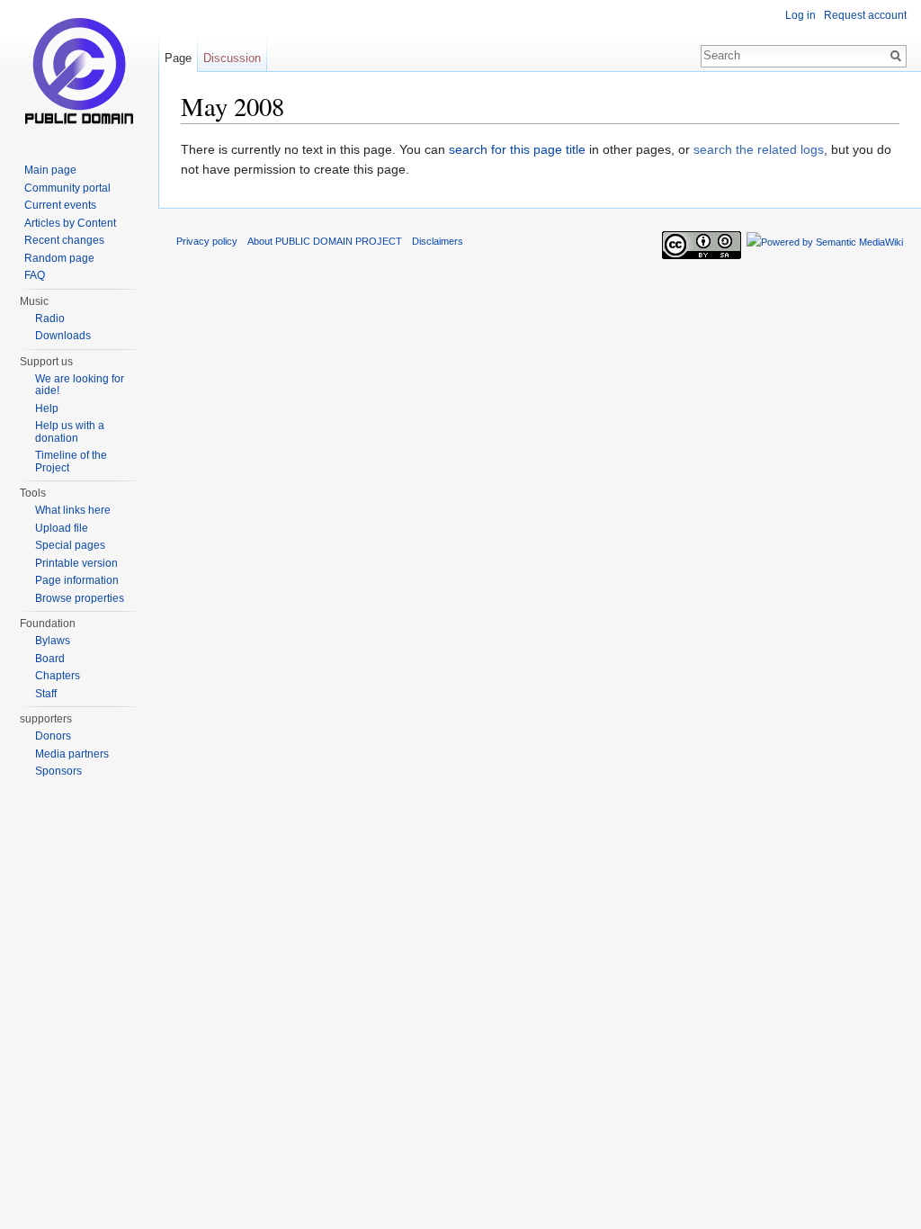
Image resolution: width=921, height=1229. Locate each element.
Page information (77, 580)
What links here (73, 510)
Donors (53, 736)
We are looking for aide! (79, 385)
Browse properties (79, 598)
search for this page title (517, 149)
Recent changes (64, 240)
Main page (50, 170)
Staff (46, 693)
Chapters (57, 675)
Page (178, 58)
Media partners (72, 754)
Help (46, 408)
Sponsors (58, 771)
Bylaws (52, 640)
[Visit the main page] (79, 72)
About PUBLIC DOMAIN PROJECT (324, 241)
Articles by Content (70, 223)
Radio (50, 318)
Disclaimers (437, 241)
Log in (800, 15)
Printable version (76, 563)
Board (50, 658)
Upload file (61, 528)
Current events (60, 205)
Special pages (70, 545)
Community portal (67, 188)
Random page (59, 258)
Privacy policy (206, 241)
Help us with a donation (69, 431)
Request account (865, 15)
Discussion (232, 58)
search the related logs (758, 149)
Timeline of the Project (71, 461)
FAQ (34, 275)
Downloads (63, 335)
